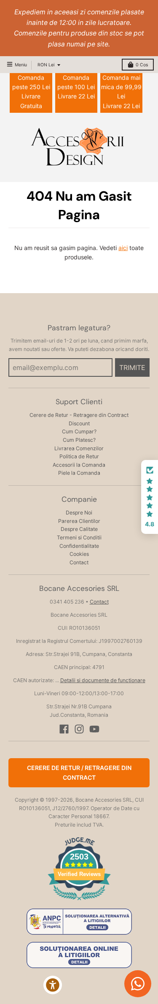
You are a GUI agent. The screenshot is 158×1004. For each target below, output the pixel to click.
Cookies (79, 554)
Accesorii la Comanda (79, 465)
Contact (79, 562)
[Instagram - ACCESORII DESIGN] (79, 729)
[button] (149, 497)
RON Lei (45, 65)
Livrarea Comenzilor (79, 448)
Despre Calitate (79, 529)
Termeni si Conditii (79, 537)
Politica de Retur (79, 456)
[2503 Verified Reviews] (79, 901)
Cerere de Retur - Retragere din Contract (79, 415)
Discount (79, 423)
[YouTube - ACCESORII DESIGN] (94, 729)
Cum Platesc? (79, 440)
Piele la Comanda (79, 473)
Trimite (132, 367)
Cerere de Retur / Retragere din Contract (79, 772)
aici (123, 247)
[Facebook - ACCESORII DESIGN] (64, 729)
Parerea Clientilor (79, 521)
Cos (142, 65)
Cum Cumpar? (79, 431)
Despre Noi (79, 512)
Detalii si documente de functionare (102, 680)
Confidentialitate (79, 546)
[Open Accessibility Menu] (52, 985)
